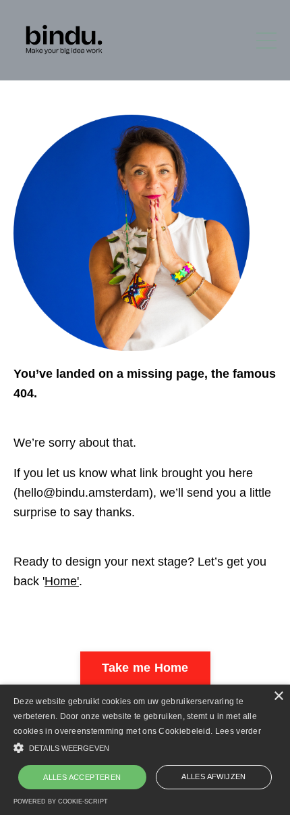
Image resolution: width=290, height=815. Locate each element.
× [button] (278, 696)
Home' (62, 581)
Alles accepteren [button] (82, 777)
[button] (145, 748)
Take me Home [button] (145, 667)
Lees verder (238, 731)
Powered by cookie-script (60, 801)
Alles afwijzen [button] (213, 776)
